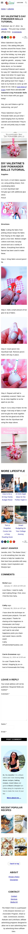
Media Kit (14, 902)
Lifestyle (11, 9)
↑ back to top (14, 864)
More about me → (14, 798)
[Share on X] (5, 37)
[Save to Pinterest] (14, 37)
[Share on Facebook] (2, 37)
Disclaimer (14, 880)
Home (3, 9)
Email (4, 732)
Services (14, 899)
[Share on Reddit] (11, 37)
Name (4, 724)
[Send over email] (8, 37)
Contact (14, 896)
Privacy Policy (14, 877)
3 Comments (17, 32)
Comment (5, 694)
